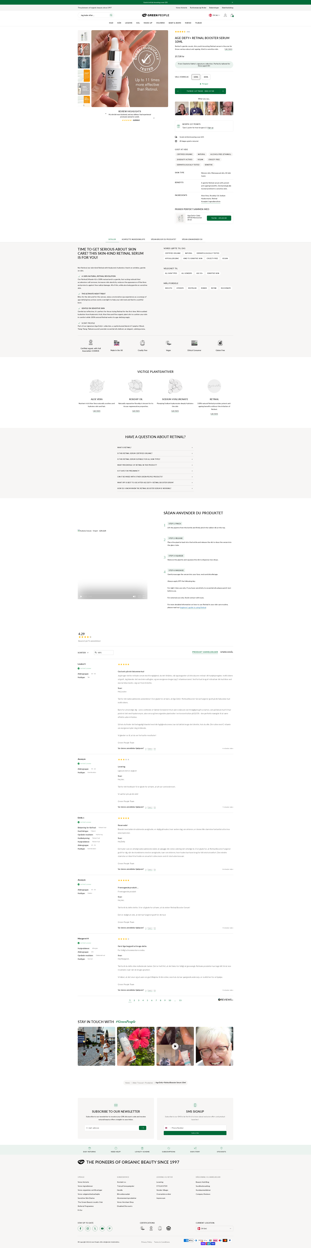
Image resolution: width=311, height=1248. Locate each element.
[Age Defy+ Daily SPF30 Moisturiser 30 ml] (181, 218)
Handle (120, 1190)
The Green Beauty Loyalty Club (90, 1202)
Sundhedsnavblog (203, 1186)
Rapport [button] (150, 748)
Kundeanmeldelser (203, 1190)
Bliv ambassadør (123, 1194)
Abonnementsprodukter (126, 1198)
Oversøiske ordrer (163, 1194)
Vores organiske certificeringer (90, 1190)
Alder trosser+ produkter (143, 1083)
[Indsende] (142, 1128)
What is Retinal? (124, 447)
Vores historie (181, 8)
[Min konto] (225, 15)
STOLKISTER (161, 1186)
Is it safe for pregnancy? (128, 471)
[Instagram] (87, 1229)
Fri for (80, 1210)
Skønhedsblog (227, 8)
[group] (97, 635)
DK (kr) (215, 15)
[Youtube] (102, 1229)
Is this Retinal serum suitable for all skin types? (138, 459)
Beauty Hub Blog (202, 1182)
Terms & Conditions (162, 1242)
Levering (159, 1182)
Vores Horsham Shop (125, 1202)
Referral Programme (86, 1206)
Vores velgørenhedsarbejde (89, 1194)
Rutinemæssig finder (198, 8)
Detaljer (112, 239)
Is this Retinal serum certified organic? (134, 453)
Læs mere (228, 49)
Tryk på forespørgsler (125, 1186)
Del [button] (155, 748)
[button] (232, 2)
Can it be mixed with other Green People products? (140, 477)
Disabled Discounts (124, 1206)
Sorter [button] (82, 653)
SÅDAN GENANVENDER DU (192, 239)
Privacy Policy (146, 1242)
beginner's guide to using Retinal (193, 607)
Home (127, 1083)
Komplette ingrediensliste (133, 239)
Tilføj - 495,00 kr (219, 218)
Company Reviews (203, 1194)
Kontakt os (121, 1182)
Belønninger (214, 8)
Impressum (160, 1198)
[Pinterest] (109, 1229)
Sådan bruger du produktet (163, 239)
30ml (206, 77)
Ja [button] (146, 748)
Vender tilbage (162, 1190)
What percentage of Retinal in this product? (137, 465)
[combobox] (168, 1128)
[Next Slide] (84, 105)
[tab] (205, 652)
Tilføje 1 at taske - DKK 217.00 (200, 91)
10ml (196, 77)
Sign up (210, 128)
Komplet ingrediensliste (210, 201)
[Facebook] (80, 1229)
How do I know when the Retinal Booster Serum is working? (144, 488)
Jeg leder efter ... (87, 15)
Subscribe (195, 1133)
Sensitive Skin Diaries (86, 1198)
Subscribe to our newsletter (116, 1111)
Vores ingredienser (85, 1186)
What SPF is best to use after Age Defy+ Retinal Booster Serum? (145, 483)
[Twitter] (95, 1229)
